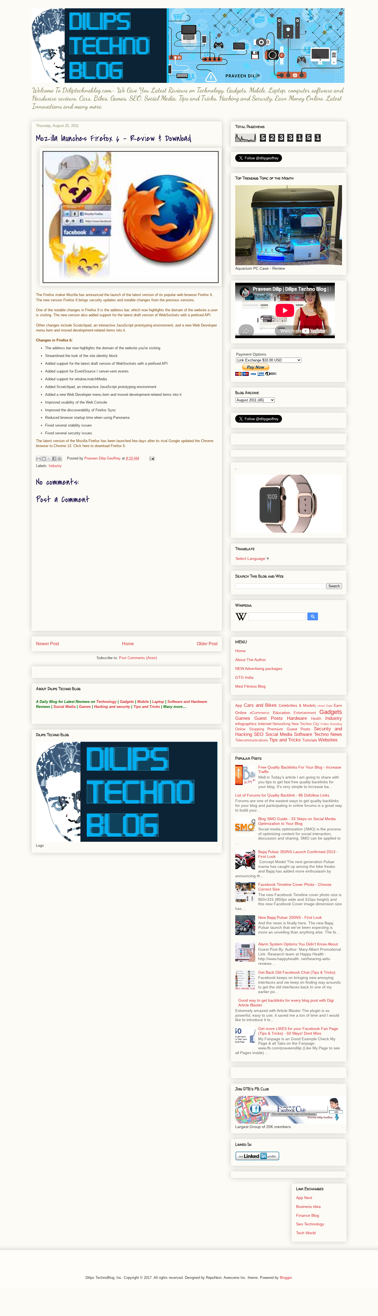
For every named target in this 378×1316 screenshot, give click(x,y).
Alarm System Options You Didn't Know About (298, 944)
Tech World (306, 1233)
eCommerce (259, 713)
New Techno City (305, 724)
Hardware (297, 718)
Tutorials (309, 740)
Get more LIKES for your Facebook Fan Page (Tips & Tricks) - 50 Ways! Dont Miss (298, 1031)
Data (329, 705)
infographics (246, 723)
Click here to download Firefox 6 (99, 446)
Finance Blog (307, 1215)
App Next (304, 1197)
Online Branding (331, 724)
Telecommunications (251, 740)
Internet (264, 723)
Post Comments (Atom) (138, 658)
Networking (281, 724)
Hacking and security (112, 707)
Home (128, 643)
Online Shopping (249, 729)
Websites (328, 740)
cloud (321, 705)
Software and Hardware (187, 702)
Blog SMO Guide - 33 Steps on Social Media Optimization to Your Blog (297, 821)
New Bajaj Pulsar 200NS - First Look (290, 917)
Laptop (158, 702)
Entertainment (305, 713)
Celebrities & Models (297, 705)
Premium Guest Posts (288, 729)
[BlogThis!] (43, 458)
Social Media (64, 707)
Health (316, 719)
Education (281, 712)
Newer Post (47, 643)
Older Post (207, 643)
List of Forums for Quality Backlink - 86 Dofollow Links (282, 795)
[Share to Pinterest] (59, 458)
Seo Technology (310, 1224)
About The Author (250, 659)
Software (303, 734)
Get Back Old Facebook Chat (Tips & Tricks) (296, 972)
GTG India (244, 677)
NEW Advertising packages (258, 668)
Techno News (328, 734)
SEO (258, 734)
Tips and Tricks (146, 707)
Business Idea (308, 1206)
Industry (55, 466)
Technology (106, 702)
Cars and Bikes (260, 705)
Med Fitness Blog (250, 686)
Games (84, 707)
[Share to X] (49, 458)
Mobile (143, 702)
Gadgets (127, 702)
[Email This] (38, 458)
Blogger (286, 1278)
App (238, 705)
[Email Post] (150, 458)
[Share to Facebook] (54, 458)
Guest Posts (268, 718)
